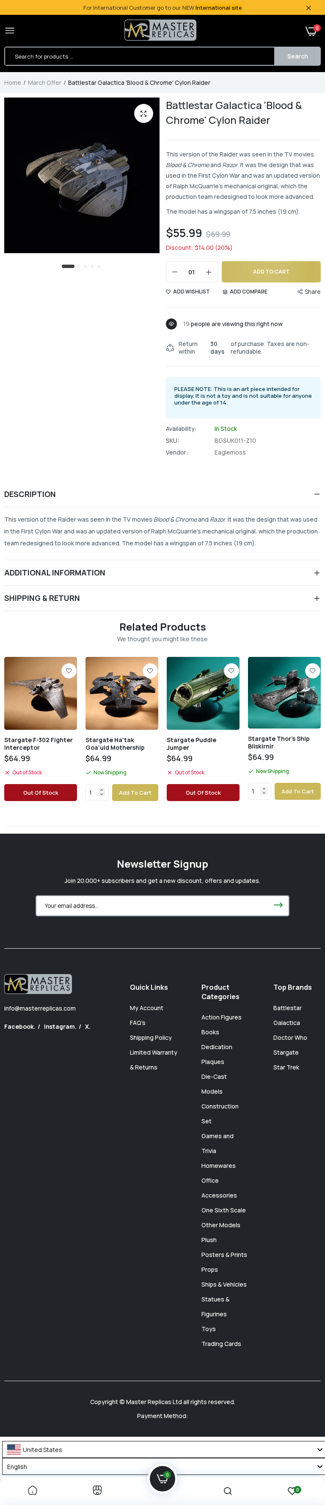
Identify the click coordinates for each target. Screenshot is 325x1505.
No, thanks (214, 844)
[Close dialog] (307, 654)
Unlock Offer (214, 801)
